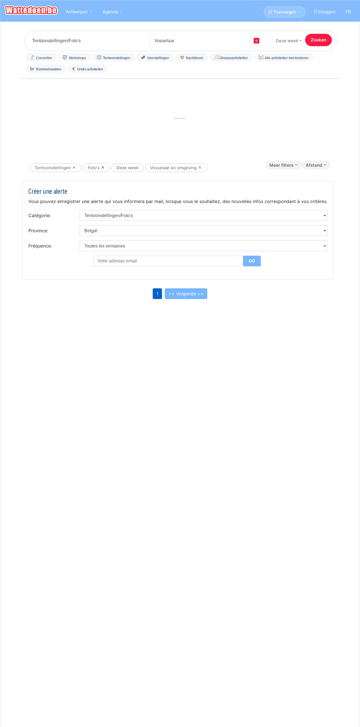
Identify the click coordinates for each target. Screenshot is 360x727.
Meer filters (281, 165)
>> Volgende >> (186, 293)
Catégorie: (39, 215)
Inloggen (326, 11)
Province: (38, 230)
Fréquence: (40, 246)
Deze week (287, 40)
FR (348, 11)
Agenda (110, 11)
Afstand (314, 165)
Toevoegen (284, 12)
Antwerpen (77, 11)
